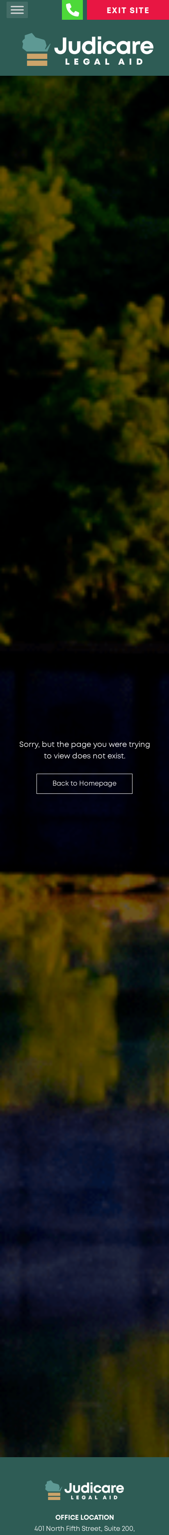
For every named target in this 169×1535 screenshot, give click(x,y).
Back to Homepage (84, 784)
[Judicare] (84, 1490)
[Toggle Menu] (17, 10)
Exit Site (128, 11)
